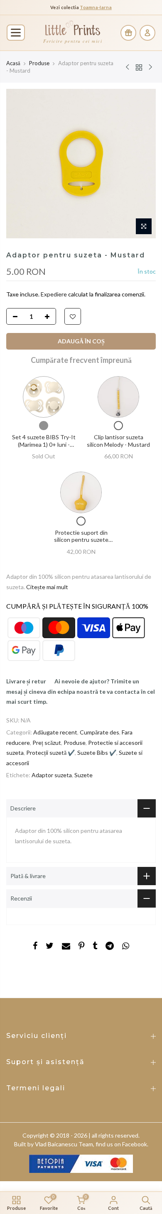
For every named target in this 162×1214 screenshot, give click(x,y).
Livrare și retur (26, 681)
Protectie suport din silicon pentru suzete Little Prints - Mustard (81, 540)
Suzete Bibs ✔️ (96, 752)
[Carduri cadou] (128, 33)
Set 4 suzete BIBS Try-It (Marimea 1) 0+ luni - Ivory (44, 444)
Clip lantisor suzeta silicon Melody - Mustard (118, 440)
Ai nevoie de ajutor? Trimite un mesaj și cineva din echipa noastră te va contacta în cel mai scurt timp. (80, 691)
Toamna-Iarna (96, 7)
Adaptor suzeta (52, 774)
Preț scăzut (46, 742)
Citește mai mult (46, 586)
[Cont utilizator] (147, 33)
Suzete (83, 774)
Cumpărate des (99, 732)
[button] (16, 32)
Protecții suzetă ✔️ (50, 752)
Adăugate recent (55, 732)
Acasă (13, 63)
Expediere (54, 294)
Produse (39, 63)
